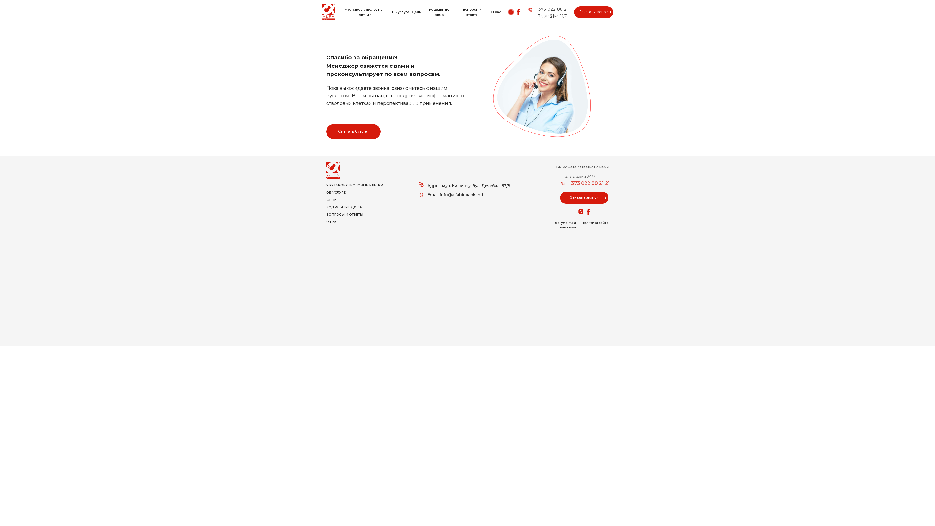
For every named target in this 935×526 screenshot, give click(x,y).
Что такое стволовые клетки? (364, 12)
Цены (417, 12)
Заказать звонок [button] (594, 12)
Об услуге (400, 12)
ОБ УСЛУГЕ (336, 192)
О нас (496, 12)
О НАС (331, 222)
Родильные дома (439, 12)
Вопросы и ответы (472, 12)
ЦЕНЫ (331, 200)
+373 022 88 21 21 (589, 183)
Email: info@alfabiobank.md (455, 194)
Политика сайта (595, 223)
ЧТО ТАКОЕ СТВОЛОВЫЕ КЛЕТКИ (354, 185)
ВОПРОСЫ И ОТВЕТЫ (344, 214)
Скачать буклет (353, 131)
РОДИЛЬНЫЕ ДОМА (344, 207)
